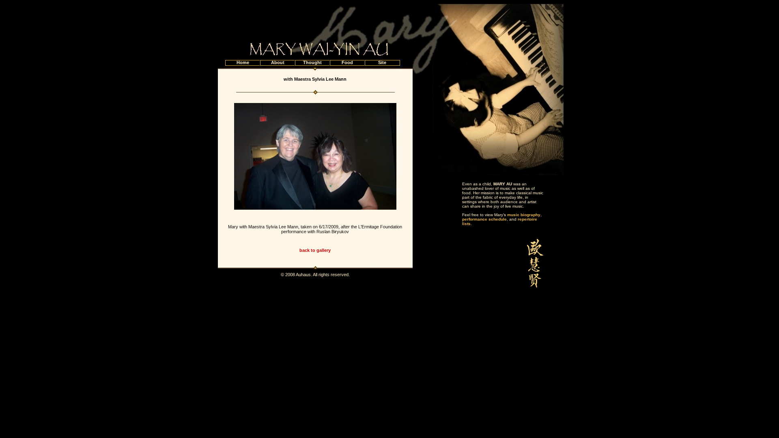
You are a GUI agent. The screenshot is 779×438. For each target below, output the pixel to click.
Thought (312, 62)
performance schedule (484, 219)
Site (382, 62)
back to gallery (315, 250)
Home (243, 62)
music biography (523, 215)
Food (347, 62)
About (277, 62)
